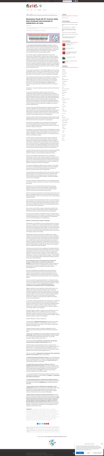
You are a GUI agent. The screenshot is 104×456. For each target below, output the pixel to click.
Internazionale (52, 27)
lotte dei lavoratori (54, 414)
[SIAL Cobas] (34, 6)
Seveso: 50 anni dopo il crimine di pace (68, 34)
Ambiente (63, 69)
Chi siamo (28, 1)
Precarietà (64, 106)
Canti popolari (64, 72)
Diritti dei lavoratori (33, 27)
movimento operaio (42, 415)
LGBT (49, 414)
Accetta (80, 452)
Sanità (63, 127)
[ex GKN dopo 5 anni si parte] (63, 58)
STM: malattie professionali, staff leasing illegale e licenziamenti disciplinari (68, 29)
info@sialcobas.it (39, 454)
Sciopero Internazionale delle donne (42, 417)
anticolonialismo (52, 410)
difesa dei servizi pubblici (31, 412)
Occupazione (64, 102)
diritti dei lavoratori (42, 412)
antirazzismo (36, 411)
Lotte (35, 9)
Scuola (63, 130)
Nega (88, 452)
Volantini (63, 140)
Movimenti (63, 117)
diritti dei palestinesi (51, 412)
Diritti (28, 9)
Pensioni (63, 125)
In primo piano (48, 27)
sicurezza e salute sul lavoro (43, 418)
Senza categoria (64, 122)
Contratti (63, 100)
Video (63, 138)
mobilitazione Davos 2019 (31, 415)
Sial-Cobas (34, 418)
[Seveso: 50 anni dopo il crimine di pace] (63, 61)
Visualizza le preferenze (97, 452)
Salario (63, 109)
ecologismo (42, 413)
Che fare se (45, 9)
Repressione (31, 28)
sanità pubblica (30, 417)
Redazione (29, 25)
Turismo (63, 136)
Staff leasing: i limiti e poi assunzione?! (68, 24)
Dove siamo (33, 1)
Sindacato (35, 28)
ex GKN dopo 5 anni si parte (66, 32)
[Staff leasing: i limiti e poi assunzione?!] (63, 44)
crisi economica (55, 411)
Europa (63, 93)
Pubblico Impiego (64, 120)
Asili (63, 132)
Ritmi (63, 107)
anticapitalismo (44, 410)
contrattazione (64, 76)
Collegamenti (47, 1)
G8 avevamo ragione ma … (66, 27)
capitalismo (48, 411)
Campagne (39, 9)
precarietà (53, 415)
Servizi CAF (37, 1)
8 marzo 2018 (37, 410)
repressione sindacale (31, 416)
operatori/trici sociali (65, 118)
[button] (101, 443)
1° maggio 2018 (35, 409)
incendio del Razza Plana (41, 414)
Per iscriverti (42, 1)
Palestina (48, 415)
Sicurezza (63, 113)
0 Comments (37, 30)
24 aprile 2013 (48, 409)
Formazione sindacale (41, 27)
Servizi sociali (64, 124)
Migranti (63, 83)
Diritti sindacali (64, 81)
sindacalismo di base (36, 419)
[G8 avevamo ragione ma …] (63, 49)
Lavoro (31, 9)
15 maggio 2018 (42, 409)
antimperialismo (29, 411)
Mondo (28, 28)
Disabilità (63, 128)
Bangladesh (42, 411)
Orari (63, 104)
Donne (37, 27)
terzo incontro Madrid (46, 419)
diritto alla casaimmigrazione (32, 413)
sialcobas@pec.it (46, 454)
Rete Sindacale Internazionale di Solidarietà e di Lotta (48, 416)
